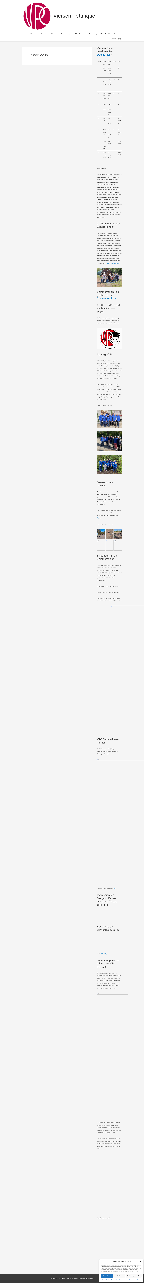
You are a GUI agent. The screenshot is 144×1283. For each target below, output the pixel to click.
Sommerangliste (106, 298)
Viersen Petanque (74, 16)
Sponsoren (117, 34)
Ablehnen (119, 1276)
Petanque (82, 34)
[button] (141, 1261)
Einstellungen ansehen (134, 1276)
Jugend (99, 518)
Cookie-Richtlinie (106, 1279)
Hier (115, 888)
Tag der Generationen (112, 263)
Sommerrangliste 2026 (96, 34)
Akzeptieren (106, 1276)
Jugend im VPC (72, 34)
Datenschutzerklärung (116, 1279)
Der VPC (107, 34)
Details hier (103, 54)
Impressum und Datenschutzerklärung (131, 1279)
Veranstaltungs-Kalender (48, 34)
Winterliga (104, 954)
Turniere (61, 34)
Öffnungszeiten (34, 34)
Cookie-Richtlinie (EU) (114, 39)
